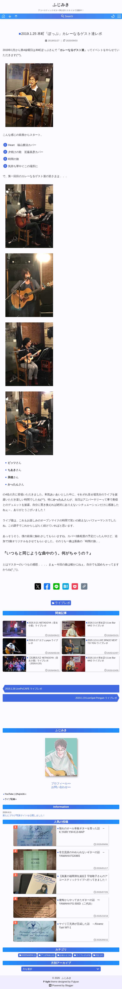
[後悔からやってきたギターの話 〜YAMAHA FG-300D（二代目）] (61, 907)
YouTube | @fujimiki (15, 794)
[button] (38, 586)
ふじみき (61, 4)
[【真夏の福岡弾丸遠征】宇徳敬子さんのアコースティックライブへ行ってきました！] (61, 883)
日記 (99, 955)
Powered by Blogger (62, 985)
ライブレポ (62, 603)
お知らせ (65, 955)
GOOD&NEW (29, 955)
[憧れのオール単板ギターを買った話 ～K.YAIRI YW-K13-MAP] (61, 835)
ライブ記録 (10, 799)
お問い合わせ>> (61, 787)
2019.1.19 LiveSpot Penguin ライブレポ (96, 698)
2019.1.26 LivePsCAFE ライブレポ (23, 688)
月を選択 (27, 969)
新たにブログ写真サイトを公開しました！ (24, 815)
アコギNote (47, 955)
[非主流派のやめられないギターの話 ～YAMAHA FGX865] (61, 859)
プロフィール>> (61, 783)
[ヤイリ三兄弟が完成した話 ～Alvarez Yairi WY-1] (61, 931)
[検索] (63, 16)
